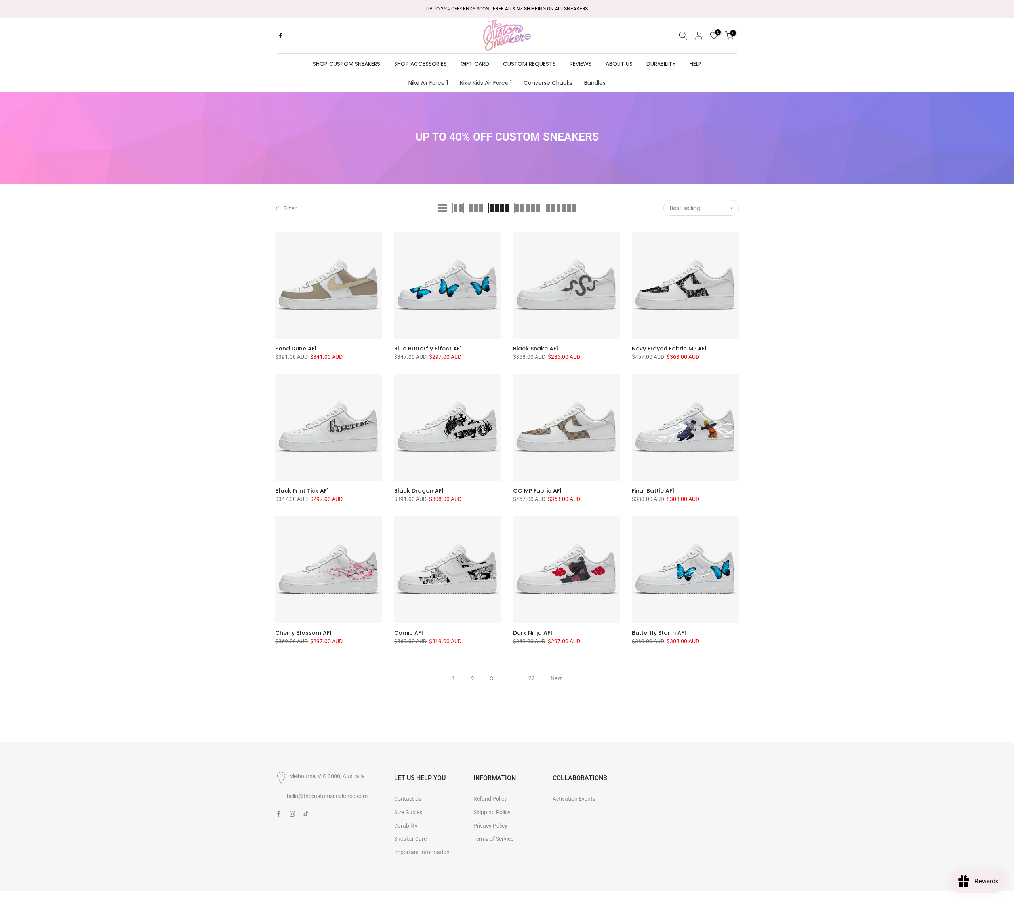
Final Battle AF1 (653, 491)
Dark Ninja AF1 (532, 633)
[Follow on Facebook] (278, 814)
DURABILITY (661, 64)
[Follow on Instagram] (292, 814)
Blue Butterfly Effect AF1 (428, 348)
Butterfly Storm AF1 (659, 633)
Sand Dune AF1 (295, 348)
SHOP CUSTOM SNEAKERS (346, 64)
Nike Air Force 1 (428, 83)
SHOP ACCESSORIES (420, 64)
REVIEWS (581, 64)
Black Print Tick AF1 (302, 491)
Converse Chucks (548, 83)
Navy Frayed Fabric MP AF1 (669, 348)
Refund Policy (490, 799)
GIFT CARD (475, 64)
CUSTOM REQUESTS (529, 64)
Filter (290, 208)
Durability (405, 826)
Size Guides (408, 812)
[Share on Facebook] (280, 35)
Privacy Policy (490, 826)
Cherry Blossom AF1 (303, 633)
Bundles (595, 83)
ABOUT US (619, 64)
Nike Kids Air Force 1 (486, 83)
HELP (695, 64)
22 (531, 678)
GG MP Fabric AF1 (537, 491)
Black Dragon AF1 (419, 491)
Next (556, 678)
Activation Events (574, 799)
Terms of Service (493, 839)
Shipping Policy (492, 812)
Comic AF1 (408, 633)
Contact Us (407, 799)
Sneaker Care (410, 839)
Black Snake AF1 (535, 348)
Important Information (422, 852)
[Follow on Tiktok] (306, 814)
